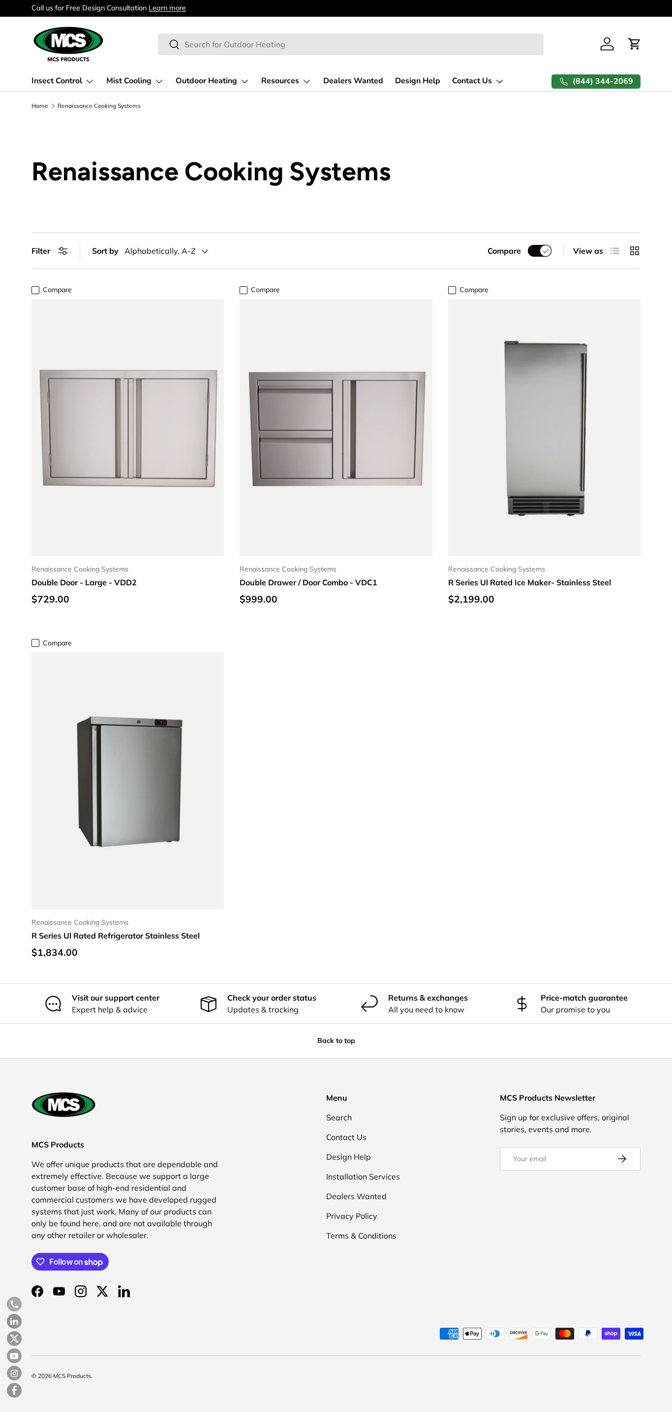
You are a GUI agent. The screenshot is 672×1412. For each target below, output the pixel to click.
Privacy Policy (351, 1216)
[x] (14, 1338)
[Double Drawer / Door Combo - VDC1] (336, 427)
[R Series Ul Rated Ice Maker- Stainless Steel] (544, 427)
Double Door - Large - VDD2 (84, 582)
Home (39, 106)
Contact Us (472, 80)
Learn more (167, 7)
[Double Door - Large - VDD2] (127, 427)
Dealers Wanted (353, 80)
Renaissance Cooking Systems (99, 106)
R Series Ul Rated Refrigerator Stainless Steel (115, 936)
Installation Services (363, 1176)
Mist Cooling (129, 80)
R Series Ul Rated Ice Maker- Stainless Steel (529, 582)
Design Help (417, 80)
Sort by (105, 251)
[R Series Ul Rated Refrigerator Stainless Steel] (127, 780)
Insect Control (56, 80)
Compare (504, 251)
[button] (634, 44)
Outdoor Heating (206, 80)
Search (339, 1117)
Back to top (336, 1040)
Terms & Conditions (361, 1236)
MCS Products (72, 1375)
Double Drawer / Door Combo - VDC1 (308, 582)
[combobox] (351, 44)
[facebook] (14, 1390)
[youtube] (14, 1355)
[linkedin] (14, 1321)
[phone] (14, 1304)
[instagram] (14, 1373)
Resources (280, 80)
